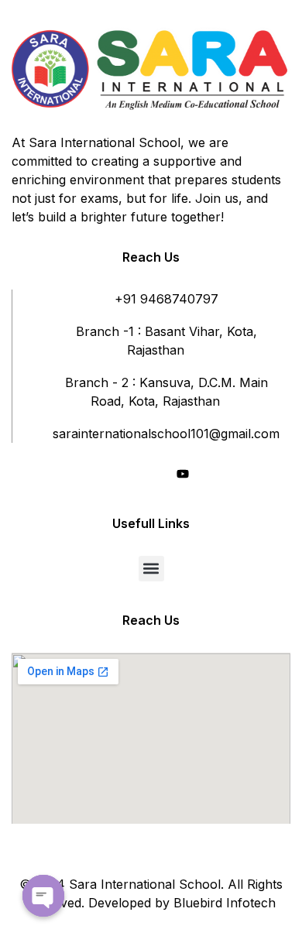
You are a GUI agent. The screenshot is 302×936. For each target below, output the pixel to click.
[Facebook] (127, 475)
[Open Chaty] (43, 896)
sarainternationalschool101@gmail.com (166, 433)
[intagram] (155, 475)
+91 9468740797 (166, 299)
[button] (151, 568)
